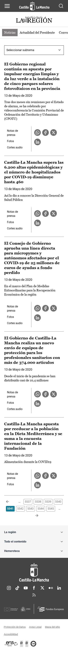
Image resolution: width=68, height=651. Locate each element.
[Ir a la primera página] (10, 502)
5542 (20, 508)
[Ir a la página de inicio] (34, 5)
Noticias (10, 32)
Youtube (25, 588)
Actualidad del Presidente (37, 32)
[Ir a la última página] (34, 515)
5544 (40, 508)
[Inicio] (34, 572)
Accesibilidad (11, 634)
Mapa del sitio (52, 627)
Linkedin (59, 588)
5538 (38, 501)
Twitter (42, 588)
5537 (28, 501)
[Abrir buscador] (61, 6)
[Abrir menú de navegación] (7, 6)
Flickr (51, 588)
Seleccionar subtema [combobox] (20, 50)
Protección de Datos (15, 627)
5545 (51, 508)
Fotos (10, 141)
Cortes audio (14, 147)
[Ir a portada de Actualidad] (34, 20)
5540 (58, 501)
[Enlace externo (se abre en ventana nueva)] (27, 644)
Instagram (9, 588)
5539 (48, 501)
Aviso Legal (35, 627)
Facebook (34, 588)
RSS (34, 595)
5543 (30, 508)
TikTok (17, 588)
